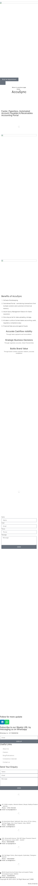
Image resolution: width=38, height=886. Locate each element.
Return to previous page (19, 87)
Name (3, 517)
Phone (3, 529)
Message (4, 534)
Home (18, 89)
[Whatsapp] (7, 722)
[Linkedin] (2, 722)
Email (2, 523)
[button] (3, 83)
